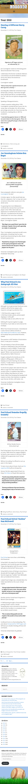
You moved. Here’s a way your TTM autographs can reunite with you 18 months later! (13, 699)
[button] (14, 11)
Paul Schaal (6, 405)
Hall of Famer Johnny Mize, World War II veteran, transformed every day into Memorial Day (13, 703)
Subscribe (5, 763)
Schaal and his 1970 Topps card (17, 624)
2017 (4, 731)
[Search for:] (14, 689)
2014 (4, 736)
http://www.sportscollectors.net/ (10, 332)
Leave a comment (8, 148)
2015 (4, 734)
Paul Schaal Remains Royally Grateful (14, 413)
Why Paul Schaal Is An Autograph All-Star (11, 282)
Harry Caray (13, 144)
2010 (4, 744)
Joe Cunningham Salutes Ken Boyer (13, 154)
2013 (4, 738)
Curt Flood (6, 275)
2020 (4, 725)
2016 (4, 732)
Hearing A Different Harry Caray (12, 26)
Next (11, 661)
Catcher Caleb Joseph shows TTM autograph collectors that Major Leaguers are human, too (12, 706)
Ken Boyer (23, 275)
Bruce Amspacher (8, 652)
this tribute (7, 473)
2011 (4, 742)
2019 (4, 727)
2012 (4, 740)
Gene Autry (16, 512)
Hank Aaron (6, 144)
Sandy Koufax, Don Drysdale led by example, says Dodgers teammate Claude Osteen (13, 709)
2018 (4, 729)
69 (7, 661)
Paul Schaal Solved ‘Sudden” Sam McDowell (13, 519)
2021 (4, 723)
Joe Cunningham (14, 275)
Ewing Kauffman (7, 512)
